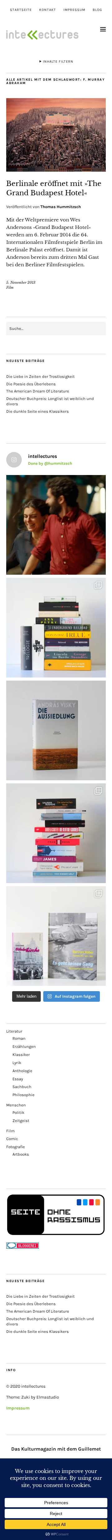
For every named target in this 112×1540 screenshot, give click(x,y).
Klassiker (21, 1054)
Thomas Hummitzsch (60, 206)
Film (10, 287)
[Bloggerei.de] (22, 1247)
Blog (97, 10)
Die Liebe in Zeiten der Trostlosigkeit (40, 376)
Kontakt (47, 10)
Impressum (74, 10)
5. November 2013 (20, 282)
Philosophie (23, 1094)
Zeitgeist (20, 1120)
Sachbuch (21, 1086)
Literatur (14, 1031)
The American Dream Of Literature (37, 391)
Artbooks (20, 1154)
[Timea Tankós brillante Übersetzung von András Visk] (56, 730)
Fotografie (15, 1146)
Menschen (16, 1105)
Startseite (21, 10)
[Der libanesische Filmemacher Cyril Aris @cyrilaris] (56, 525)
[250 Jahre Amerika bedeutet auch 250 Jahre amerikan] (56, 627)
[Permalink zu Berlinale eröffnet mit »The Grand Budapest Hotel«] (56, 170)
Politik (18, 1112)
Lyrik (16, 1062)
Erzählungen (24, 1046)
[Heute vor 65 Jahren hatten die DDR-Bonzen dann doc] (56, 936)
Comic (12, 1138)
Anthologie (22, 1070)
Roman (19, 1038)
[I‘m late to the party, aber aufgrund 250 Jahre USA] (56, 833)
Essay (17, 1079)
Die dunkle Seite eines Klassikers (37, 411)
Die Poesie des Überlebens (31, 384)
